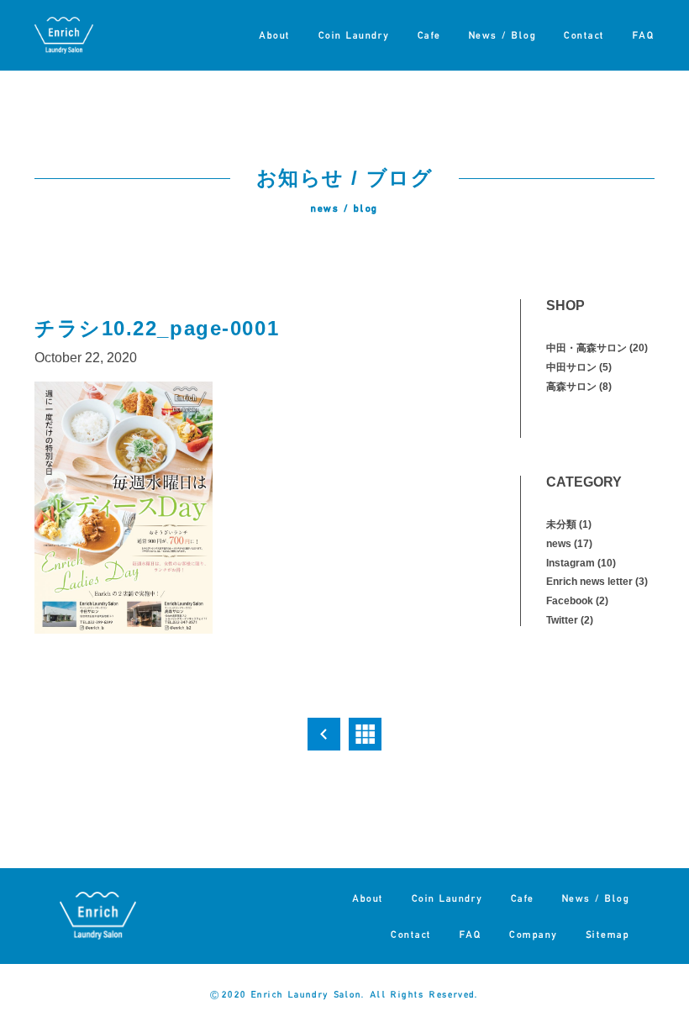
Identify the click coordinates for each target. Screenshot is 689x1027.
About (275, 35)
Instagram (570, 563)
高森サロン (571, 386)
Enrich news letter (589, 581)
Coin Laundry (354, 35)
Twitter (562, 620)
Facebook (569, 601)
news (558, 544)
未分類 (561, 524)
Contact (584, 35)
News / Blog (503, 35)
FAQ (644, 35)
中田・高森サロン (586, 348)
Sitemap (608, 934)
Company (533, 934)
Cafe (429, 35)
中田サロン (571, 367)
